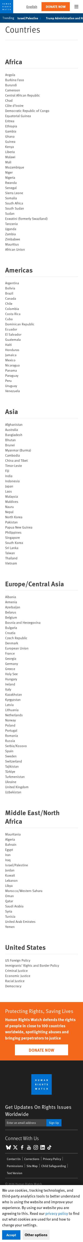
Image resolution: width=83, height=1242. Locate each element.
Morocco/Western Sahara (23, 890)
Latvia (9, 704)
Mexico (10, 359)
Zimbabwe (12, 239)
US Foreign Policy (17, 960)
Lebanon (11, 880)
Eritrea (9, 120)
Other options (36, 1235)
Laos (8, 491)
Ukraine (10, 781)
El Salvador (13, 334)
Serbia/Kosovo (16, 745)
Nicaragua (12, 365)
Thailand (11, 557)
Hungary (11, 678)
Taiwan (10, 552)
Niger (9, 172)
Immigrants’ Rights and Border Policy (32, 965)
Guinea (10, 141)
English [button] (31, 6)
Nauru (9, 506)
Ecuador (11, 329)
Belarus (10, 612)
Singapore (12, 537)
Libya (9, 885)
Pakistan (11, 522)
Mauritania (13, 834)
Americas (19, 270)
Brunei (10, 444)
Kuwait (10, 875)
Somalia (11, 197)
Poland (10, 725)
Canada (10, 298)
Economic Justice (17, 975)
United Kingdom (17, 786)
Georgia (10, 658)
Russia (10, 740)
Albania (10, 596)
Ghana (9, 136)
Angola (10, 74)
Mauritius (12, 244)
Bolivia (10, 288)
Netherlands (14, 714)
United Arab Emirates (20, 921)
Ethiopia (11, 126)
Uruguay (11, 385)
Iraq (8, 859)
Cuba (9, 318)
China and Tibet (16, 460)
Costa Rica (12, 313)
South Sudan (14, 208)
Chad (9, 100)
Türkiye (10, 771)
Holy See (11, 673)
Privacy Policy (52, 1159)
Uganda (10, 228)
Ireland (10, 684)
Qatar (9, 900)
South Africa (14, 203)
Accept (11, 1234)
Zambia (10, 233)
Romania (11, 735)
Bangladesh (13, 434)
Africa (13, 61)
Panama (11, 370)
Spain (9, 750)
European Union (17, 648)
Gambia (10, 131)
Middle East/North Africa (32, 816)
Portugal (11, 730)
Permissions (15, 1166)
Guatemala (13, 339)
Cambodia (12, 455)
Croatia (10, 632)
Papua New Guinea (18, 527)
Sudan (9, 213)
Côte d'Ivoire (14, 105)
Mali (8, 161)
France (10, 653)
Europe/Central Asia (34, 583)
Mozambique (14, 167)
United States (25, 947)
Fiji (7, 470)
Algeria (10, 839)
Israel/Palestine (27, 18)
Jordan (9, 870)
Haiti (8, 344)
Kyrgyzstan (13, 699)
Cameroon (12, 90)
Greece (10, 668)
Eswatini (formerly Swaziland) (26, 218)
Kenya (9, 146)
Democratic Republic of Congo (27, 110)
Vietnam (11, 563)
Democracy (13, 985)
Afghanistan (14, 424)
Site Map (32, 1166)
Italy (8, 689)
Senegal (11, 187)
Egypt (9, 849)
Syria (8, 911)
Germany (11, 663)
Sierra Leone (14, 192)
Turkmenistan (15, 776)
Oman (9, 895)
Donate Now (56, 6)
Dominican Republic (19, 324)
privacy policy (56, 1213)
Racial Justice (14, 980)
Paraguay (11, 375)
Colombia (12, 308)
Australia (11, 429)
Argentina (12, 282)
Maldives (11, 501)
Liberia (10, 151)
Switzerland (13, 761)
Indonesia (12, 480)
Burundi (11, 84)
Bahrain (10, 844)
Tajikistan (12, 766)
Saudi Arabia (14, 906)
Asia (11, 411)
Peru (8, 380)
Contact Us (14, 1159)
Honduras (12, 349)
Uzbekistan (13, 791)
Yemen (10, 926)
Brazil (9, 293)
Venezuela (12, 390)
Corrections (31, 1159)
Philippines (13, 532)
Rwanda (11, 182)
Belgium (11, 617)
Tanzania (11, 223)
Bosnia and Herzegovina (22, 622)
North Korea (13, 516)
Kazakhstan (13, 694)
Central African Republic (22, 95)
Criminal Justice (16, 970)
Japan (9, 486)
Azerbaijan (12, 607)
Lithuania (12, 709)
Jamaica (10, 354)
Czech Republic (16, 637)
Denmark (11, 642)
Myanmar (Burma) (18, 450)
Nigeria (10, 177)
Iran (8, 854)
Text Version (14, 1173)
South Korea (14, 542)
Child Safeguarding (53, 1166)
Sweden (11, 756)
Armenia (11, 601)
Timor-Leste (13, 465)
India (8, 475)
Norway (10, 720)
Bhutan (10, 439)
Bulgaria (11, 627)
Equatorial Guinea (18, 115)
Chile (8, 303)
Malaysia (11, 496)
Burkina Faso (14, 79)
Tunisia (10, 916)
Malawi (10, 156)
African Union (15, 249)
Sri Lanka (11, 547)
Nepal (9, 511)
